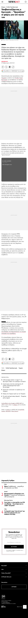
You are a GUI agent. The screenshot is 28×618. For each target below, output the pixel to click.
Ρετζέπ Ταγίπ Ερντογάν (12, 7)
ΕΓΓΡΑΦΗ (14, 586)
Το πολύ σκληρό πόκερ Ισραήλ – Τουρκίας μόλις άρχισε (14, 397)
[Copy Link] (13, 67)
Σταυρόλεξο (21, 409)
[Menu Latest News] (26, 2)
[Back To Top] (25, 607)
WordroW (8, 411)
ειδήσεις (4, 352)
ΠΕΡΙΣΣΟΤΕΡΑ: (5, 377)
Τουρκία (3, 78)
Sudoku (3, 411)
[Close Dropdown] (26, 565)
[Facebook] (2, 67)
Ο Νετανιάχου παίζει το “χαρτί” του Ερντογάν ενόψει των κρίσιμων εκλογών (14, 380)
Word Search (15, 411)
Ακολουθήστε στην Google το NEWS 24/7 (11, 403)
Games (8, 409)
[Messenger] (9, 67)
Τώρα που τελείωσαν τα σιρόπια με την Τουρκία (14, 390)
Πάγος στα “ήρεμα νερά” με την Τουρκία (14, 394)
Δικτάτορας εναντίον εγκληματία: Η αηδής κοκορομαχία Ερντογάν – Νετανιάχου (13, 385)
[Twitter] (6, 67)
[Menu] (2, 2)
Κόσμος (3, 7)
